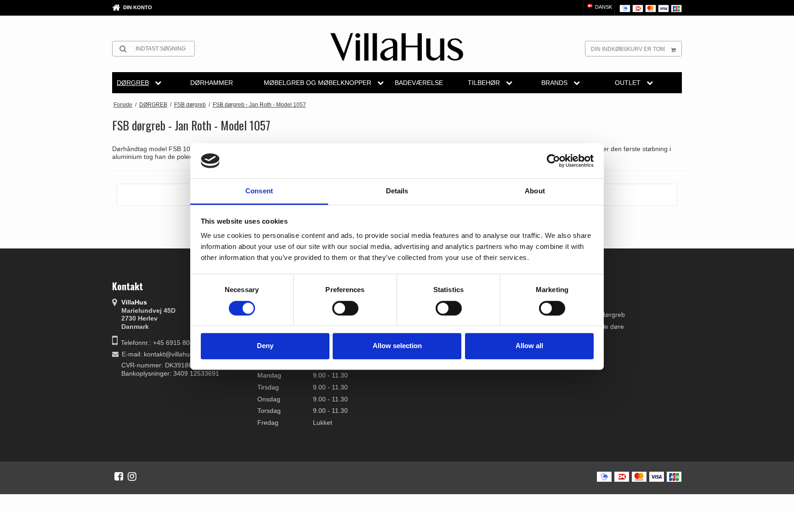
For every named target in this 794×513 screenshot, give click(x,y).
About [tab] (535, 191)
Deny (265, 346)
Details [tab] (397, 191)
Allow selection (397, 346)
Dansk (603, 7)
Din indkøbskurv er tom (628, 49)
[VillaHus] (396, 47)
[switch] (345, 308)
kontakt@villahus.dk (173, 354)
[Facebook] (118, 476)
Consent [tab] (259, 191)
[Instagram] (132, 476)
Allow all (529, 346)
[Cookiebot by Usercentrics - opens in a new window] (553, 161)
